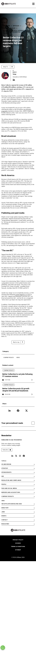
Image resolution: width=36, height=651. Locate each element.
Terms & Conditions (18, 546)
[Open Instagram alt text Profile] (20, 456)
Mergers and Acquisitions (10, 492)
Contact (4, 520)
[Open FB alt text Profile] (24, 456)
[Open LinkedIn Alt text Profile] (12, 456)
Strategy (4, 468)
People (3, 484)
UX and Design (6, 464)
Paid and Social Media (9, 488)
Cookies (18, 543)
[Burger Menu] (33, 4)
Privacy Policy (18, 540)
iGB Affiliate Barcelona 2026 (11, 503)
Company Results (9, 28)
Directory (5, 508)
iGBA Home (6, 25)
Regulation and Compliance (11, 480)
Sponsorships (6, 472)
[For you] (33, 423)
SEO (2, 476)
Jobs (3, 512)
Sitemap (18, 550)
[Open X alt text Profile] (16, 456)
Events (3, 516)
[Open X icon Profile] (26, 411)
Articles (16, 25)
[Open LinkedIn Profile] (14, 80)
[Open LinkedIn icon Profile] (9, 411)
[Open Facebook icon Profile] (18, 411)
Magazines (5, 524)
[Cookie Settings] (2, 647)
